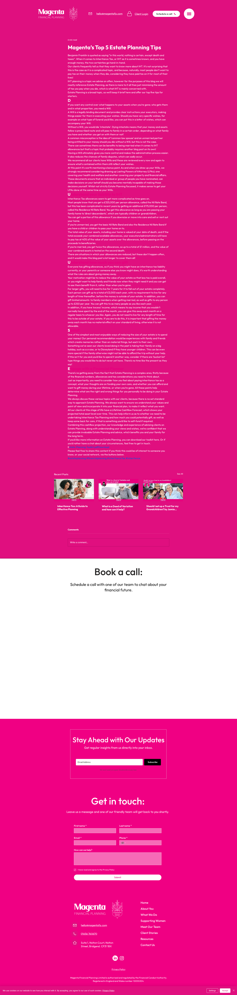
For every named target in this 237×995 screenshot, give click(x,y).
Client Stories (149, 933)
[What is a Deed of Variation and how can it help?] (119, 490)
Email (77, 837)
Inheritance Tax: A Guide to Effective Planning (72, 508)
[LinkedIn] (115, 958)
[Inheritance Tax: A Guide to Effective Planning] (74, 490)
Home (144, 902)
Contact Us (148, 945)
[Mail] (90, 13)
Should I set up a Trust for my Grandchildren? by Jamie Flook (162, 508)
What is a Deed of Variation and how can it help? (117, 508)
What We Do (149, 914)
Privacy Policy (108, 991)
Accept (225, 991)
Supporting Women (153, 920)
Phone (123, 837)
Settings (212, 991)
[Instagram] (122, 958)
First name (80, 825)
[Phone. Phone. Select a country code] (123, 843)
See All (180, 474)
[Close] (233, 990)
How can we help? (83, 849)
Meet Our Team (150, 927)
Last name (125, 825)
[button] (189, 14)
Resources (147, 939)
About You (147, 908)
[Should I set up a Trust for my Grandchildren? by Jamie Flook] (163, 490)
